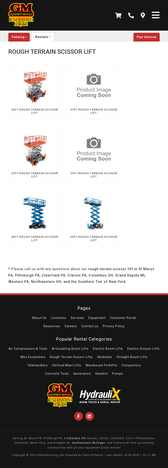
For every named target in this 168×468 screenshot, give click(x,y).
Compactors (131, 365)
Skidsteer (104, 357)
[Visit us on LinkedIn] (89, 416)
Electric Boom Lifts (108, 348)
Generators (82, 373)
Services (77, 318)
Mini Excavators (33, 357)
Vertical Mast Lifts (66, 365)
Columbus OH (76, 438)
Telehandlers (37, 365)
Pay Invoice (146, 37)
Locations (58, 318)
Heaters (101, 373)
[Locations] (143, 15)
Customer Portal (123, 318)
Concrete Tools (57, 373)
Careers (71, 326)
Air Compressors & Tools (28, 348)
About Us (39, 318)
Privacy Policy (114, 326)
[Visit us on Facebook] (78, 416)
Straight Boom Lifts (132, 357)
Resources (52, 326)
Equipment (97, 318)
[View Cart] (118, 15)
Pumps (117, 373)
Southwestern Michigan (88, 442)
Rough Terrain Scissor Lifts (71, 357)
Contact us (89, 326)
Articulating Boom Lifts (70, 348)
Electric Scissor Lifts (143, 348)
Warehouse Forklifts (101, 365)
